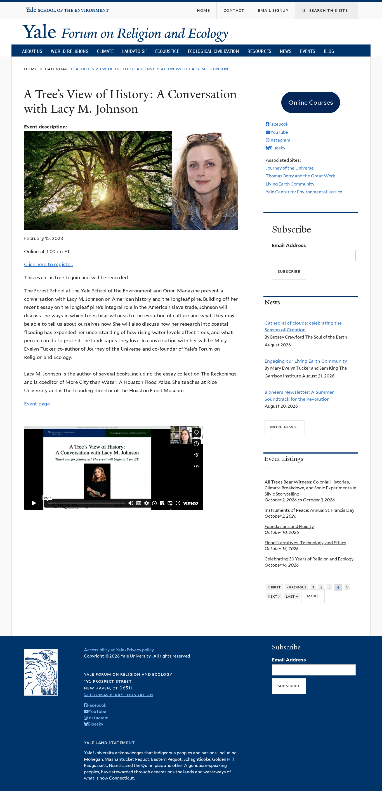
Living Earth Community (290, 184)
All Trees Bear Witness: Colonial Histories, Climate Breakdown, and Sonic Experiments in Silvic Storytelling (310, 488)
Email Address (289, 245)
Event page (37, 404)
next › (274, 596)
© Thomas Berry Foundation (118, 694)
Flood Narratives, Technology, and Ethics (305, 542)
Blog (329, 51)
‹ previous (297, 587)
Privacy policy (140, 649)
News (285, 51)
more (313, 595)
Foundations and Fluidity (289, 526)
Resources (259, 51)
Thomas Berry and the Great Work (300, 176)
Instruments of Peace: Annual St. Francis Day (309, 510)
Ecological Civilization (213, 51)
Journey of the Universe (290, 168)
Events (307, 51)
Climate (105, 51)
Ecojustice (167, 51)
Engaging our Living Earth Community (306, 361)
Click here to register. (48, 264)
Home (30, 68)
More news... (284, 426)
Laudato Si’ (134, 51)
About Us (32, 51)
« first (274, 587)
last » (292, 596)
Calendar (56, 68)
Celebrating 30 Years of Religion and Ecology (309, 559)
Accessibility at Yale (104, 649)
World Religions (69, 51)
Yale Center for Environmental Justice (304, 191)
